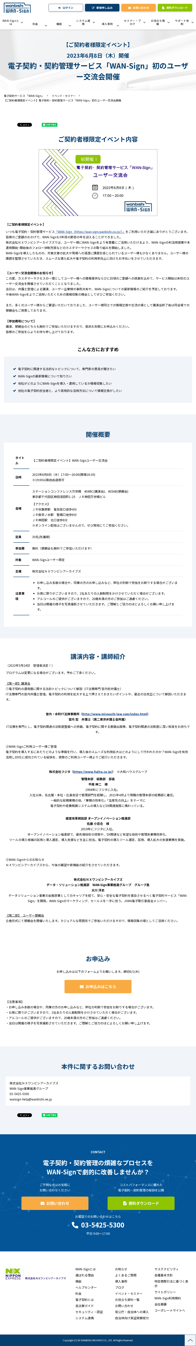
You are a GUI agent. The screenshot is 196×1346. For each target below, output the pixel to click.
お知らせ (121, 1269)
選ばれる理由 (84, 1275)
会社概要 (160, 1304)
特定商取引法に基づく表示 (171, 1283)
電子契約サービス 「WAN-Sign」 (24, 96)
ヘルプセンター (86, 1287)
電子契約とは (84, 1299)
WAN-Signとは (10, 22)
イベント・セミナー (64, 96)
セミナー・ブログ (132, 22)
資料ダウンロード (177, 8)
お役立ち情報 (158, 22)
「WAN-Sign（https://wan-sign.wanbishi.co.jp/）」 (90, 231)
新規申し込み (104, 8)
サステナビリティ (166, 1269)
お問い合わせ (141, 8)
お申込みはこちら (101, 986)
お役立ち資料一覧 (127, 1299)
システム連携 (83, 22)
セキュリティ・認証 (89, 1312)
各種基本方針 (163, 1275)
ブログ (119, 1287)
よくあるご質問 (125, 1275)
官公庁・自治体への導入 (132, 1312)
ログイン (68, 8)
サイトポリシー (165, 1292)
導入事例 (107, 24)
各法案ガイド (84, 1305)
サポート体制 (182, 22)
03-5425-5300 (102, 1224)
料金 (35, 24)
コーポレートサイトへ (169, 1310)
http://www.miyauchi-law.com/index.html (114, 714)
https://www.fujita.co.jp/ (93, 771)
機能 (59, 24)
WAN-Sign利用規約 (167, 1298)
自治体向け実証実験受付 (132, 1318)
